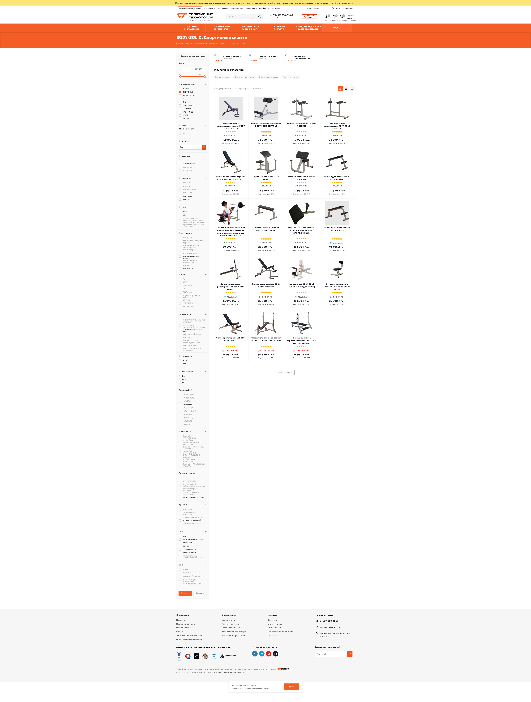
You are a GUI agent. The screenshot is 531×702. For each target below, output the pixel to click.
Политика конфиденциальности (228, 672)
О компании (223, 8)
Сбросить (199, 593)
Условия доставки (231, 624)
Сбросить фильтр (284, 372)
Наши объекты (209, 8)
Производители (236, 8)
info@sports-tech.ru (281, 18)
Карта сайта (273, 635)
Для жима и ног (221, 77)
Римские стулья (290, 77)
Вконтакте (255, 653)
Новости (180, 620)
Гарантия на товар (231, 627)
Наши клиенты (183, 627)
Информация (251, 8)
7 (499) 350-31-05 (282, 15)
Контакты (276, 8)
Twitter (275, 653)
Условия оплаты (230, 620)
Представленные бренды (189, 639)
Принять (292, 686)
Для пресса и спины (244, 77)
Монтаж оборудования (233, 635)
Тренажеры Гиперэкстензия (302, 57)
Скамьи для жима (232, 56)
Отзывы (180, 631)
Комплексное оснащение (190, 8)
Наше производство (186, 624)
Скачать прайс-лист (277, 624)
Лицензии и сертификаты (189, 635)
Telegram (262, 653)
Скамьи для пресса (268, 56)
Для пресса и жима (268, 77)
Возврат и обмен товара (234, 631)
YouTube (268, 653)
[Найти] (260, 16)
